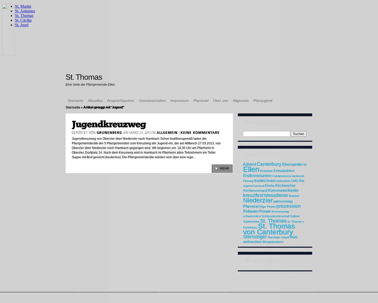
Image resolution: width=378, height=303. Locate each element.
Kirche (269, 186)
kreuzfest (253, 195)
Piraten (271, 206)
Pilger (262, 206)
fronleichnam (265, 180)
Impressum (179, 101)
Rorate (265, 211)
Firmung (248, 180)
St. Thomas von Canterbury (269, 229)
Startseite (75, 101)
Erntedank (266, 170)
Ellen (251, 169)
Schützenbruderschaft (275, 216)
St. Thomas (273, 221)
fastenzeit (298, 175)
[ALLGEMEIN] (167, 132)
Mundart (294, 195)
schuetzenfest (252, 216)
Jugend (247, 185)
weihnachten (252, 242)
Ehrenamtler (292, 164)
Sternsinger (255, 236)
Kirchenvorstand (255, 190)
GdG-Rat (297, 181)
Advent (249, 164)
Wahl (293, 237)
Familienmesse (281, 175)
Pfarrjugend (262, 101)
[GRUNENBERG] (109, 132)
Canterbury (269, 164)
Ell (304, 164)
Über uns (220, 101)
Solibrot (294, 216)
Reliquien (250, 211)
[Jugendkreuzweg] (109, 124)
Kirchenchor (285, 185)
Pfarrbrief (201, 101)
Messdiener (276, 195)
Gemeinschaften (152, 101)
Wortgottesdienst (272, 241)
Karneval (258, 185)
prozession (288, 206)
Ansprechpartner (120, 101)
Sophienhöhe (251, 221)
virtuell (285, 237)
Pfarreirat (250, 206)
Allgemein (241, 101)
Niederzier (258, 200)
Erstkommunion (257, 175)
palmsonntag (282, 201)
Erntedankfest (284, 171)
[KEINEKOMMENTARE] (200, 132)
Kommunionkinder (283, 190)
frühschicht (283, 180)
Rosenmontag (280, 211)
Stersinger (273, 237)
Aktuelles (95, 101)
